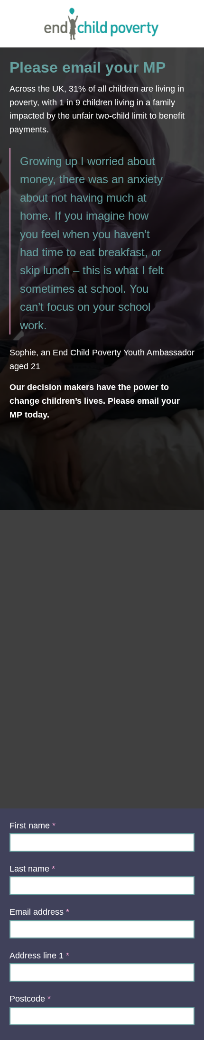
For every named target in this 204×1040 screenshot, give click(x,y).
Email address (36, 912)
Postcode (27, 998)
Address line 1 (36, 955)
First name (29, 825)
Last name (29, 868)
